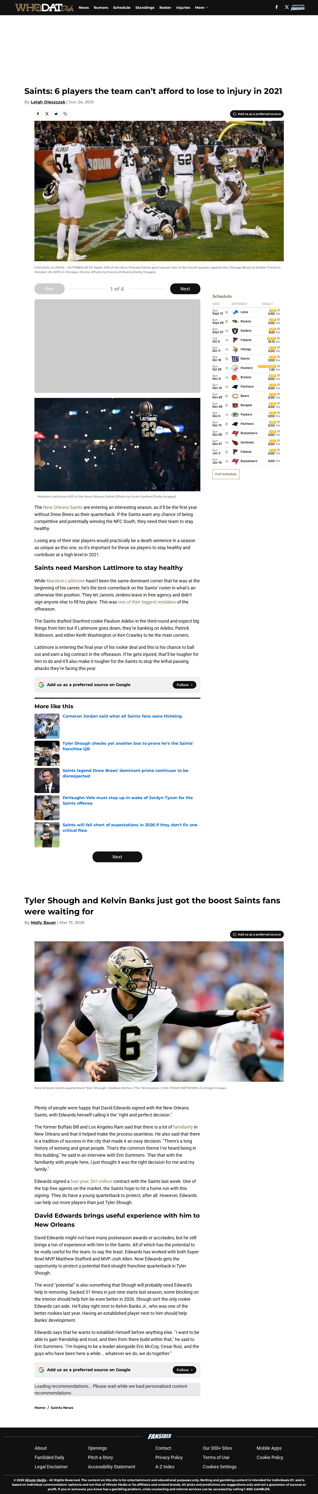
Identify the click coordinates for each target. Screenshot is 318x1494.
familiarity (183, 1127)
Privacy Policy (169, 1457)
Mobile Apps (269, 1448)
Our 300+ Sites (217, 1448)
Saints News (62, 1407)
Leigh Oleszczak (48, 102)
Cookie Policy (270, 1457)
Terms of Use (216, 1457)
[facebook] (277, 7)
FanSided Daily (49, 1457)
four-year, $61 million (91, 1181)
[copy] (65, 113)
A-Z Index (164, 1466)
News (84, 7)
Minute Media (35, 1480)
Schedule (121, 7)
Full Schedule (226, 474)
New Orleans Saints (62, 507)
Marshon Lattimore (66, 580)
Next (185, 288)
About (41, 1448)
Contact (163, 1448)
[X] (287, 7)
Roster (165, 7)
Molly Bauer (43, 922)
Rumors (101, 7)
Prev (49, 288)
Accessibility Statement (111, 1466)
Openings (97, 1448)
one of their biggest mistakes (147, 602)
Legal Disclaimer (51, 1466)
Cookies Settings (220, 1466)
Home (40, 1407)
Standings (144, 7)
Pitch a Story (100, 1457)
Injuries (183, 7)
